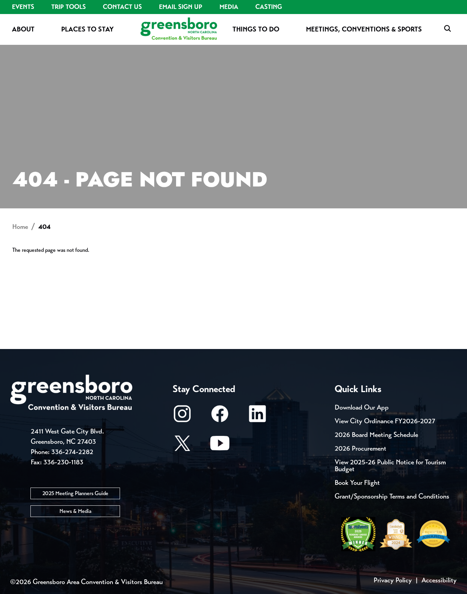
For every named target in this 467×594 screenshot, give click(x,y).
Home (20, 226)
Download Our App (362, 407)
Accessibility (439, 580)
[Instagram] (182, 417)
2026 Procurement (360, 448)
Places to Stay (87, 29)
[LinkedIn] (257, 417)
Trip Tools (68, 7)
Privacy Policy (393, 580)
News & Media (75, 511)
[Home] (179, 29)
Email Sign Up (180, 7)
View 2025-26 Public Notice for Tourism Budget (390, 465)
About (23, 29)
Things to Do (255, 29)
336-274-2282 (72, 452)
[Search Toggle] (447, 29)
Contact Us (122, 7)
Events (23, 7)
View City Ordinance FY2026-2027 (385, 421)
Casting (268, 7)
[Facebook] (219, 417)
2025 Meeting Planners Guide (75, 493)
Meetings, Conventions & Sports (364, 29)
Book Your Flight (357, 482)
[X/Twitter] (182, 446)
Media (228, 7)
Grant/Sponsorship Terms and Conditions (392, 496)
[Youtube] (219, 446)
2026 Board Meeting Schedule (376, 434)
